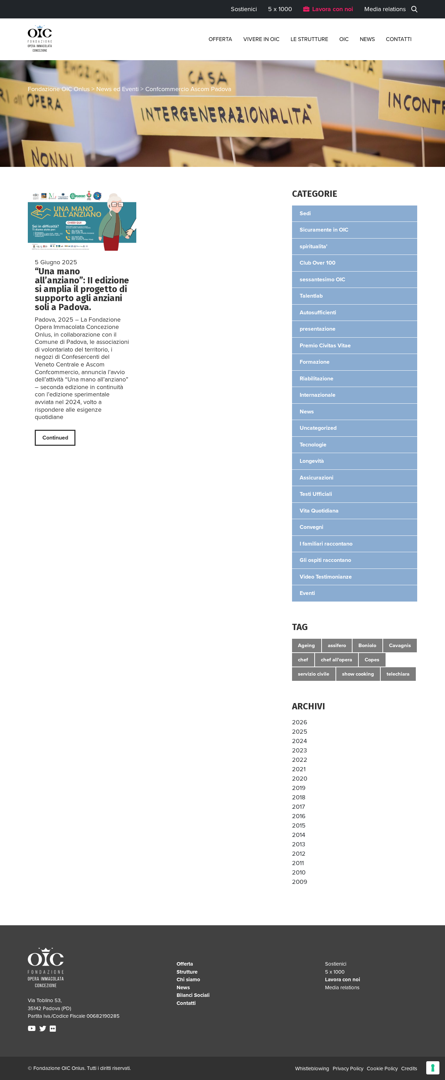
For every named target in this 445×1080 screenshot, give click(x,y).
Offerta (220, 39)
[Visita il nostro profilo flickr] (54, 1029)
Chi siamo (188, 979)
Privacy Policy (348, 1068)
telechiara (398, 674)
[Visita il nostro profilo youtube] (33, 1029)
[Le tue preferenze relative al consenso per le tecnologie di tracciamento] (432, 1067)
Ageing (306, 645)
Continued (55, 437)
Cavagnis (400, 645)
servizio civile (313, 674)
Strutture (187, 972)
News (367, 39)
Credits (409, 1068)
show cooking (358, 674)
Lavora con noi (332, 9)
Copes (372, 659)
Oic (344, 39)
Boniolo (367, 645)
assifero (337, 645)
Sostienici (244, 9)
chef (303, 659)
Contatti (399, 39)
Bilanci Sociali (193, 995)
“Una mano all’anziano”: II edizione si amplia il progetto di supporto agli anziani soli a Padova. (82, 289)
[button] (299, 722)
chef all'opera (336, 659)
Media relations (385, 9)
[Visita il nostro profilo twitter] (43, 1029)
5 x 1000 (280, 9)
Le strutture (309, 39)
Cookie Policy (382, 1068)
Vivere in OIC (261, 39)
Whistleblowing (312, 1068)
